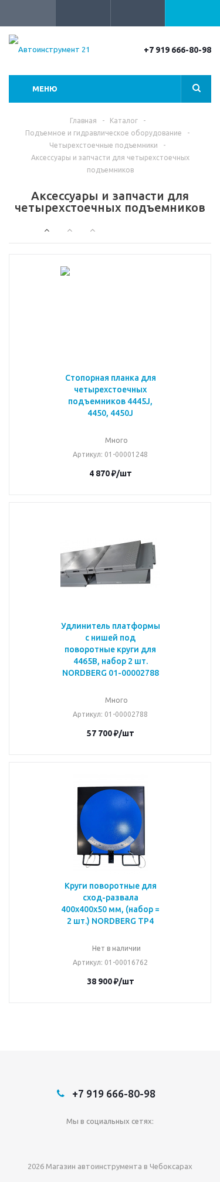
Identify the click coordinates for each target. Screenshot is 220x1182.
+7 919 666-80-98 (177, 50)
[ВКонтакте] (110, 1141)
